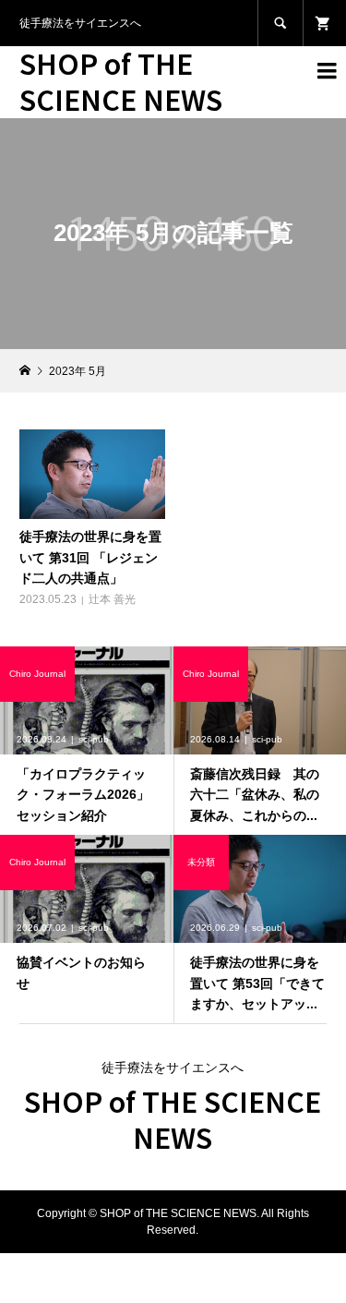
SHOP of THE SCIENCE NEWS (120, 80)
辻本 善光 (112, 599)
